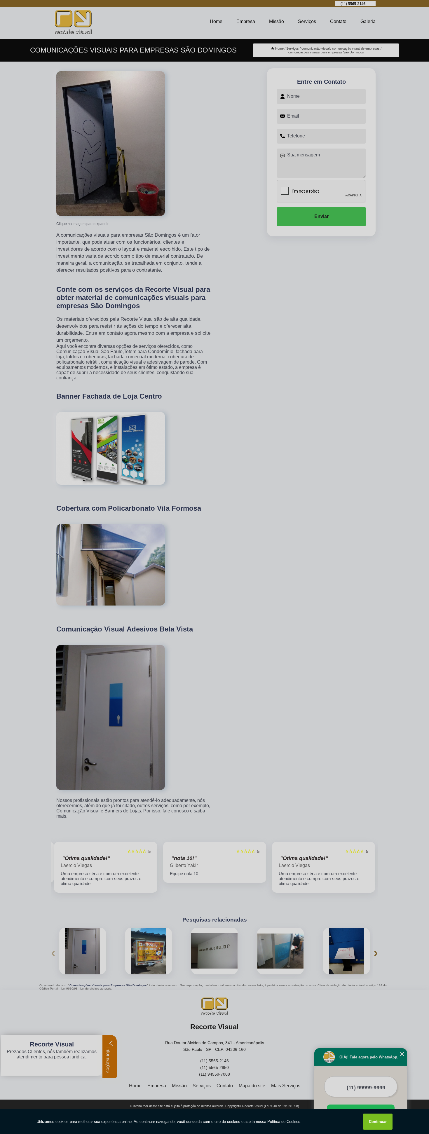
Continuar (378, 1121)
